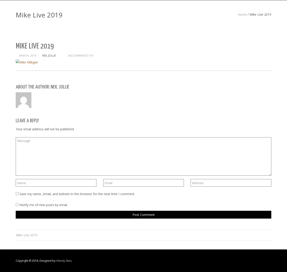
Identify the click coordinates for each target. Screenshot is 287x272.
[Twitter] (256, 260)
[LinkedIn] (261, 260)
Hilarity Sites (64, 261)
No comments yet (80, 55)
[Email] (270, 260)
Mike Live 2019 (26, 235)
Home (242, 14)
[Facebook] (251, 260)
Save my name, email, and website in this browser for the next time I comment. (77, 194)
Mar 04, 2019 (27, 55)
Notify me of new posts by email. (44, 205)
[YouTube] (266, 260)
